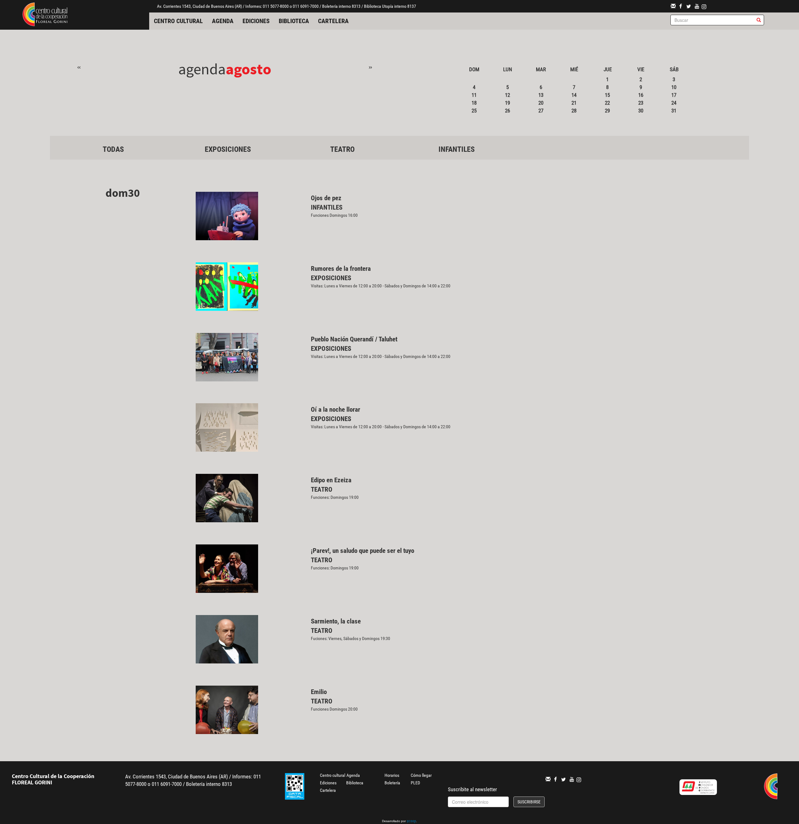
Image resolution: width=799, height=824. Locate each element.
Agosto (248, 68)
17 (673, 95)
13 (540, 95)
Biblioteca (294, 21)
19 (507, 103)
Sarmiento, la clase (336, 621)
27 (540, 110)
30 (640, 110)
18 (474, 103)
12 (507, 95)
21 (573, 103)
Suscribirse (529, 801)
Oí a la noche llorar (335, 409)
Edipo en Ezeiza (331, 480)
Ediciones (256, 21)
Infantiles (457, 149)
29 (607, 110)
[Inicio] (45, 14)
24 (673, 103)
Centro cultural (178, 21)
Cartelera (333, 21)
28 (573, 110)
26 (507, 110)
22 (607, 103)
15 (607, 95)
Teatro (342, 149)
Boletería (392, 783)
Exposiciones (228, 149)
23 (640, 103)
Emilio (319, 692)
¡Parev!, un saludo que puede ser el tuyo (362, 550)
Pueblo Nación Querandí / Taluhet (354, 339)
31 (673, 110)
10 (673, 87)
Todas (113, 149)
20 (540, 103)
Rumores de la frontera (341, 268)
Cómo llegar (421, 775)
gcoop (411, 821)
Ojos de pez (326, 198)
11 (474, 95)
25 (474, 110)
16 (640, 95)
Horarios (392, 775)
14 (573, 95)
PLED (415, 783)
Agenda (222, 21)
